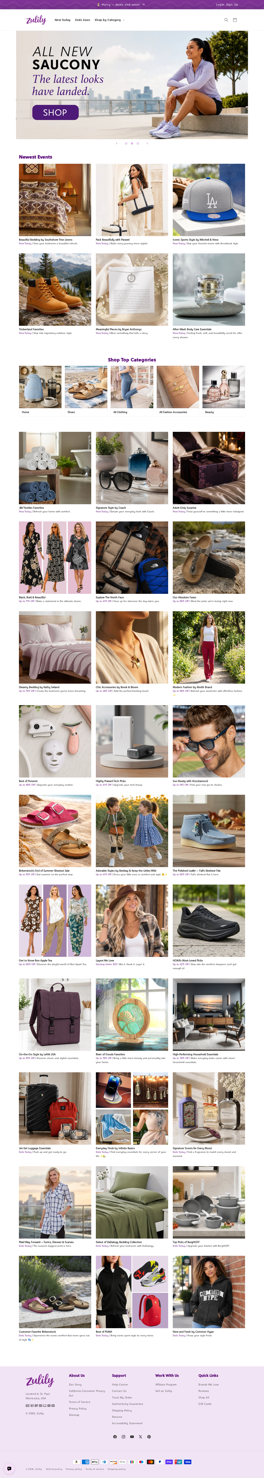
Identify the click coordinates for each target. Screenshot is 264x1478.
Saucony (132, 85)
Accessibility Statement (127, 1423)
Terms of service (95, 1469)
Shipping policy (117, 1469)
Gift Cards (204, 1403)
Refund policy (54, 1469)
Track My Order (122, 1397)
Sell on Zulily (163, 1390)
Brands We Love (208, 1384)
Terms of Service (79, 1401)
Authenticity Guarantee (127, 1403)
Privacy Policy (78, 1408)
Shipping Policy (122, 1410)
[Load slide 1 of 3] (126, 143)
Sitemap (74, 1414)
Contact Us (119, 1390)
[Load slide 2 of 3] (132, 143)
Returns (117, 1416)
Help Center (120, 1384)
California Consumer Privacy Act (87, 1393)
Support (119, 1375)
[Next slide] (147, 143)
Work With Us (167, 1375)
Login (220, 4)
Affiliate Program (166, 1384)
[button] (109, 20)
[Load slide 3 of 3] (138, 143)
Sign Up (232, 4)
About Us (77, 1375)
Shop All (203, 1397)
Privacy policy (74, 1469)
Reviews (203, 1390)
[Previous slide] (116, 143)
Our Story (75, 1384)
